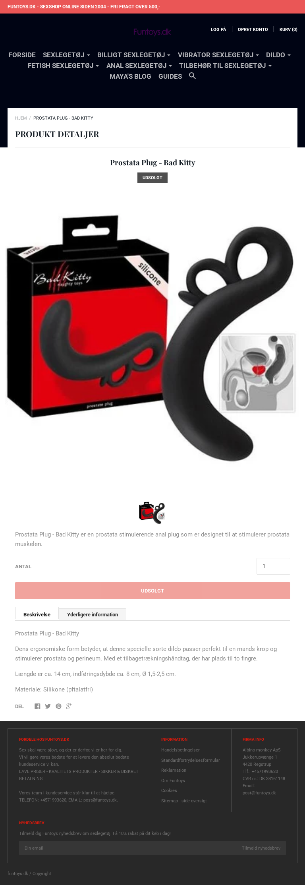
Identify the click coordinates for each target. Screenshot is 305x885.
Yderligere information (92, 615)
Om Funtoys (173, 780)
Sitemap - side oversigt (184, 801)
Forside (22, 55)
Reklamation (173, 770)
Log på (218, 29)
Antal (23, 566)
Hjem (21, 118)
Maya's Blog (130, 76)
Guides (170, 76)
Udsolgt (152, 591)
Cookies (169, 790)
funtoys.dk (18, 873)
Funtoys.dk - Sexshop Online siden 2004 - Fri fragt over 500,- (84, 7)
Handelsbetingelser (180, 750)
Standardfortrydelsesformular (190, 760)
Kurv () (288, 29)
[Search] (192, 79)
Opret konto (253, 29)
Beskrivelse (36, 615)
